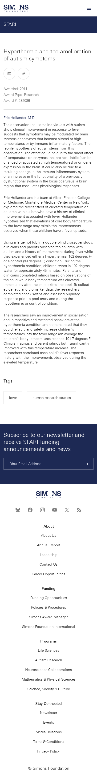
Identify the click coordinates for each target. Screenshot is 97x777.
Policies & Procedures (48, 607)
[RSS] (79, 510)
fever (13, 398)
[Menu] (89, 8)
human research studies (51, 398)
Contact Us (48, 564)
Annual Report (48, 545)
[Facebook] (30, 510)
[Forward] (23, 73)
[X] (67, 510)
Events (48, 722)
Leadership (48, 555)
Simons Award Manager (48, 617)
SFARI (10, 24)
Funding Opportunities (48, 598)
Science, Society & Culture (48, 689)
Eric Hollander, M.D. (20, 118)
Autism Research (48, 660)
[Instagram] (42, 510)
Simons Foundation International (48, 627)
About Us (48, 535)
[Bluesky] (18, 510)
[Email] (9, 73)
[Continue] (87, 464)
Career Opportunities (48, 574)
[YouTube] (54, 510)
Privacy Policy (48, 751)
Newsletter (48, 713)
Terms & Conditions (48, 742)
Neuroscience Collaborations (48, 670)
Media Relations (49, 732)
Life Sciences (48, 650)
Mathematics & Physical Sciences (49, 679)
